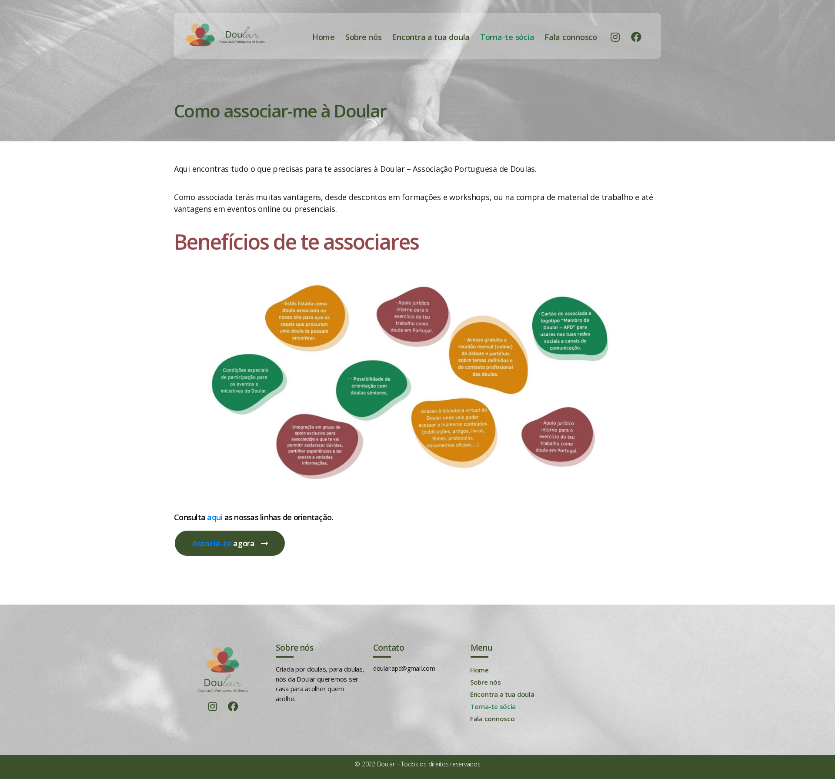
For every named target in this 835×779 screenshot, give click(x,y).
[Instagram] (615, 37)
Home (323, 37)
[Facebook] (636, 37)
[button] (230, 543)
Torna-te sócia (507, 37)
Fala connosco (570, 37)
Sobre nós (363, 37)
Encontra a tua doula (431, 37)
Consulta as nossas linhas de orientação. (253, 517)
